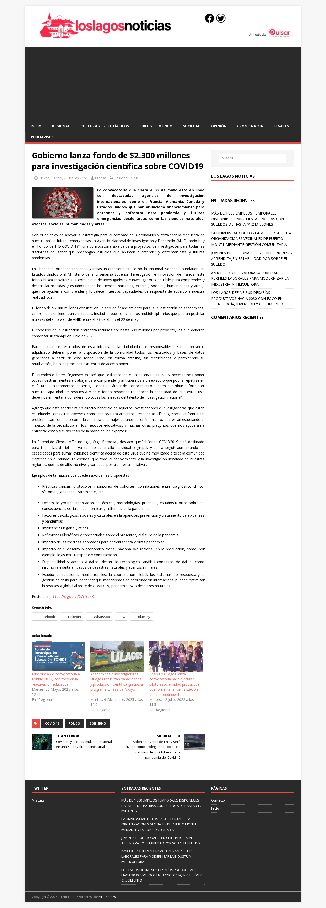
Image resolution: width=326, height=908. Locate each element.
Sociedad (192, 126)
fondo (74, 723)
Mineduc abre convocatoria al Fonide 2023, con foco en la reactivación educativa (56, 679)
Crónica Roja (250, 126)
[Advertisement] (163, 82)
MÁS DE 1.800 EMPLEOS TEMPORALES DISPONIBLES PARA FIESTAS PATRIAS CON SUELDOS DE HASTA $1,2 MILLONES (247, 219)
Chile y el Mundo (155, 126)
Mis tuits (38, 800)
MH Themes (107, 896)
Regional (61, 126)
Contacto (218, 800)
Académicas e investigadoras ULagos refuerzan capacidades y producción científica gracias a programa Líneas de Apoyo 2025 (116, 684)
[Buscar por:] (252, 158)
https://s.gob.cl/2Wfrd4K (72, 596)
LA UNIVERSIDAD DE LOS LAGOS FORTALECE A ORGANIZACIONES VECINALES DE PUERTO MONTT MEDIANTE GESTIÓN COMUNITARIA (251, 239)
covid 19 (52, 723)
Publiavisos (42, 137)
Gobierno (97, 723)
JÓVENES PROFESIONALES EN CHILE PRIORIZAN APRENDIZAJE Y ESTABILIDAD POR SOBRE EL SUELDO (251, 258)
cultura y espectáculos (104, 126)
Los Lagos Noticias (233, 176)
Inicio (36, 126)
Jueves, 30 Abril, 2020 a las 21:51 (63, 178)
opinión (219, 126)
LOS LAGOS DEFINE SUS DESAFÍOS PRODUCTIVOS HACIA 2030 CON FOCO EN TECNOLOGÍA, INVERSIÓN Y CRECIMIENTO (247, 298)
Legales (281, 126)
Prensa (100, 178)
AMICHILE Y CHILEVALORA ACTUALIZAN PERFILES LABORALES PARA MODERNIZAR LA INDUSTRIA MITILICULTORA (250, 278)
